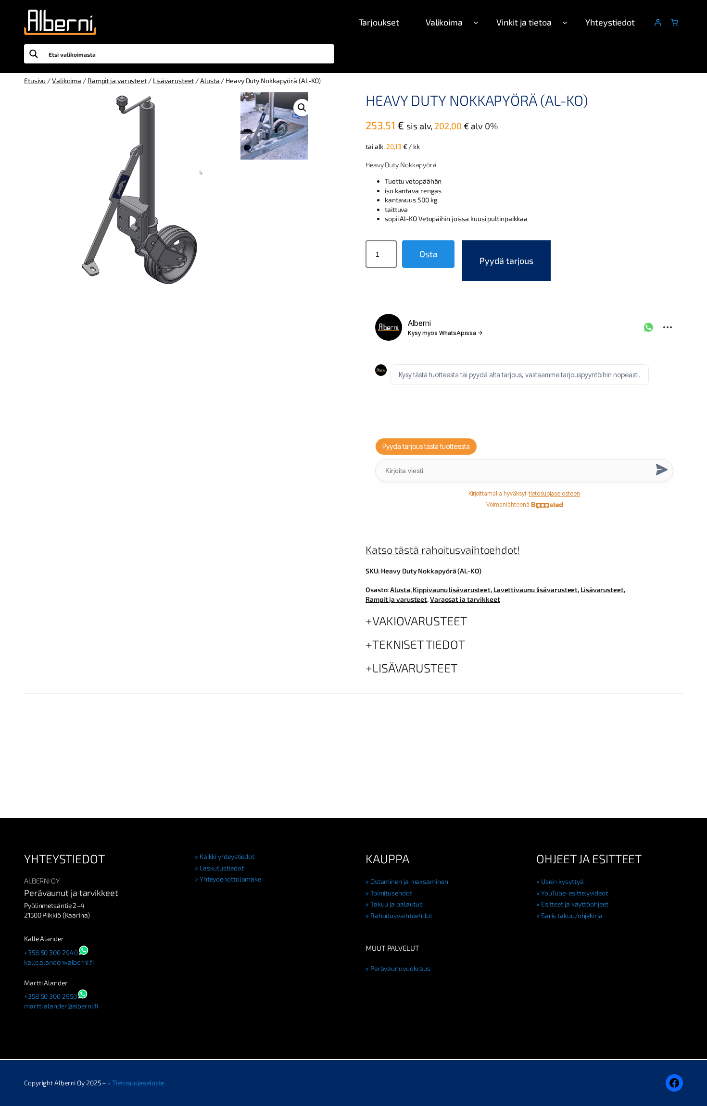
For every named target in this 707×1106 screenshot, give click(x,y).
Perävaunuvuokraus (400, 968)
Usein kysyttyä (562, 881)
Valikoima (66, 80)
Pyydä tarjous (506, 260)
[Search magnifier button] (33, 53)
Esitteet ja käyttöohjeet (574, 904)
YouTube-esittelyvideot (574, 893)
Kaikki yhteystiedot (227, 856)
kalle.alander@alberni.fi (59, 962)
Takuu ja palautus (396, 904)
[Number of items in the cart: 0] (674, 22)
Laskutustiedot (221, 868)
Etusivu (35, 80)
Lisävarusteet (173, 80)
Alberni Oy (41, 880)
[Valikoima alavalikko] (476, 22)
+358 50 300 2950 (50, 996)
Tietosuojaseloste (138, 1083)
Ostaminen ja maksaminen (409, 881)
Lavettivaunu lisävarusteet (535, 589)
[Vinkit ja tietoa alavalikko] (565, 22)
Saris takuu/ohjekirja (572, 915)
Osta (428, 254)
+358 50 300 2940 (50, 952)
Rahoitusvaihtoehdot (401, 915)
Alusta (209, 80)
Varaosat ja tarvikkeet (465, 599)
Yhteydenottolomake (230, 879)
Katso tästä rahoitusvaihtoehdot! (443, 549)
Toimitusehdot (391, 893)
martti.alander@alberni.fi (61, 1006)
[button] (302, 107)
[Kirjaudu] (657, 22)
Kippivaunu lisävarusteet (452, 589)
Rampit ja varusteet (117, 80)
